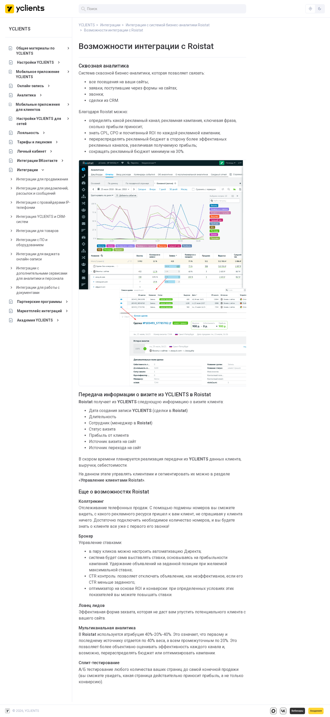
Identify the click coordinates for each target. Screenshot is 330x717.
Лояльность (28, 133)
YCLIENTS (19, 28)
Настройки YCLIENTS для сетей (38, 121)
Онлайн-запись (30, 86)
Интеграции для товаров (37, 231)
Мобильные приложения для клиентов (38, 107)
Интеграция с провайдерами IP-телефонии (43, 205)
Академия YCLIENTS (35, 320)
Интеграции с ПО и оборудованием (31, 242)
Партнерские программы (39, 302)
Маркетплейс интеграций (39, 311)
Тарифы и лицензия (34, 142)
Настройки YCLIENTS (35, 62)
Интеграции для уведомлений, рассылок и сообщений (42, 190)
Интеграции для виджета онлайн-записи (38, 256)
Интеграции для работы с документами (38, 290)
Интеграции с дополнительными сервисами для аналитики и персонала (41, 273)
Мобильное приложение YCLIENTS (37, 74)
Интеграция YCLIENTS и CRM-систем (41, 219)
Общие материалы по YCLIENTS (35, 50)
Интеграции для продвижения (42, 179)
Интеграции (27, 170)
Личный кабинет (31, 151)
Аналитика (26, 95)
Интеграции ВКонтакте (37, 161)
